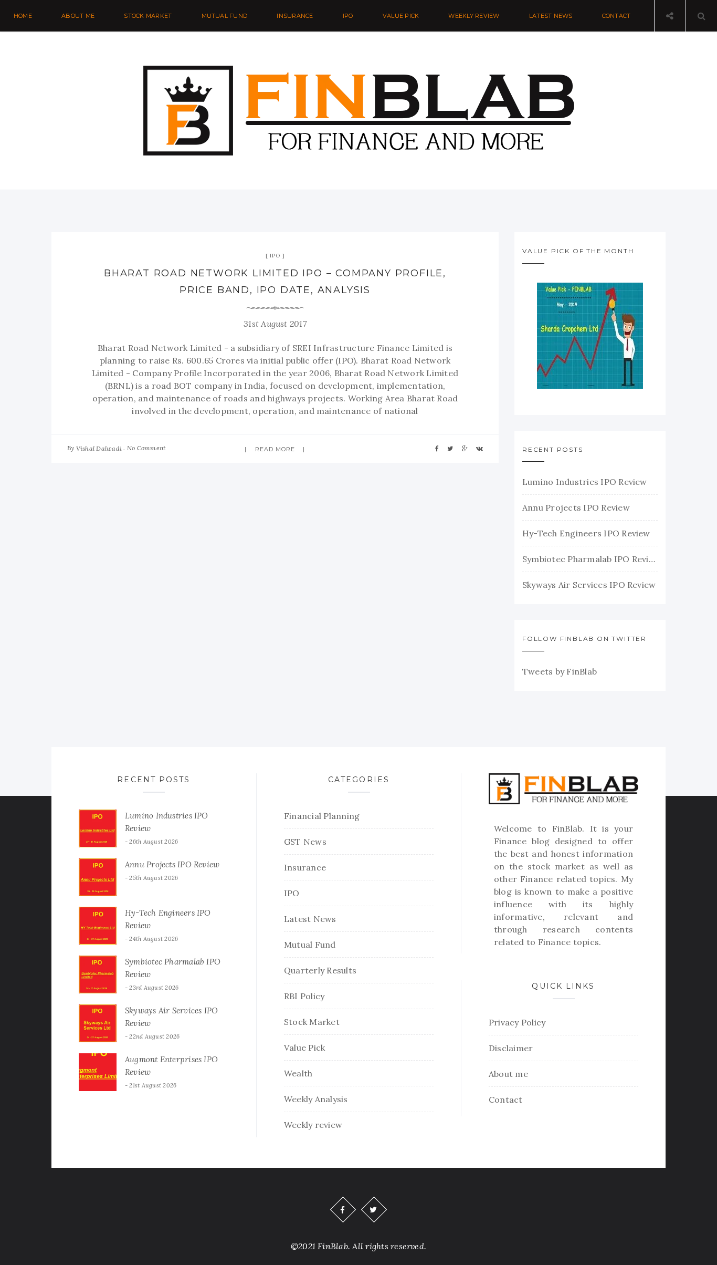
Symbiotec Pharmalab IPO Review (590, 559)
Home (23, 15)
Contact (616, 15)
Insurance (295, 15)
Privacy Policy (517, 1022)
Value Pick (401, 15)
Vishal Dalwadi (99, 448)
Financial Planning (322, 816)
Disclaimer (511, 1048)
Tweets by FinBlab (559, 671)
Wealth (298, 1073)
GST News (305, 841)
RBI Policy (304, 996)
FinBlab (567, 828)
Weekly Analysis (316, 1099)
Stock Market (148, 15)
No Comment (146, 448)
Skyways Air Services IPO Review (589, 584)
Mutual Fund (225, 15)
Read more (275, 449)
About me (77, 15)
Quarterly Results (320, 970)
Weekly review (473, 15)
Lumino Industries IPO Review (584, 481)
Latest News (551, 15)
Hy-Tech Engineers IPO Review (586, 533)
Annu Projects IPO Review (576, 507)
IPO (348, 15)
